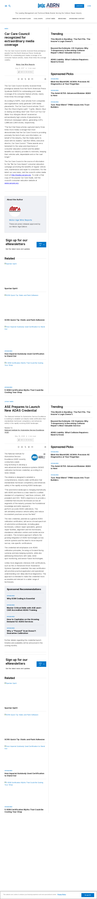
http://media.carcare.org (21, 175)
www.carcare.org (11, 183)
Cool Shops (38, 18)
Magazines (62, 18)
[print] (45, 79)
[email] (32, 79)
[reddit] (29, 79)
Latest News (50, 18)
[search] (9, 6)
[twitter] (25, 79)
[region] (48, 895)
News (6, 28)
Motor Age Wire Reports (25, 64)
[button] (6, 6)
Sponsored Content (77, 18)
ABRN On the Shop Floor (21, 18)
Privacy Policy (61, 894)
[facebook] (19, 79)
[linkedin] (22, 79)
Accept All (88, 895)
